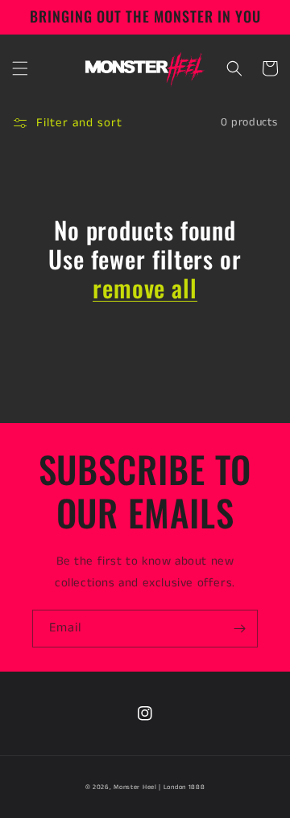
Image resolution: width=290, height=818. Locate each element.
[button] (20, 68)
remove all (145, 287)
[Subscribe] (239, 628)
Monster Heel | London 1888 (159, 787)
